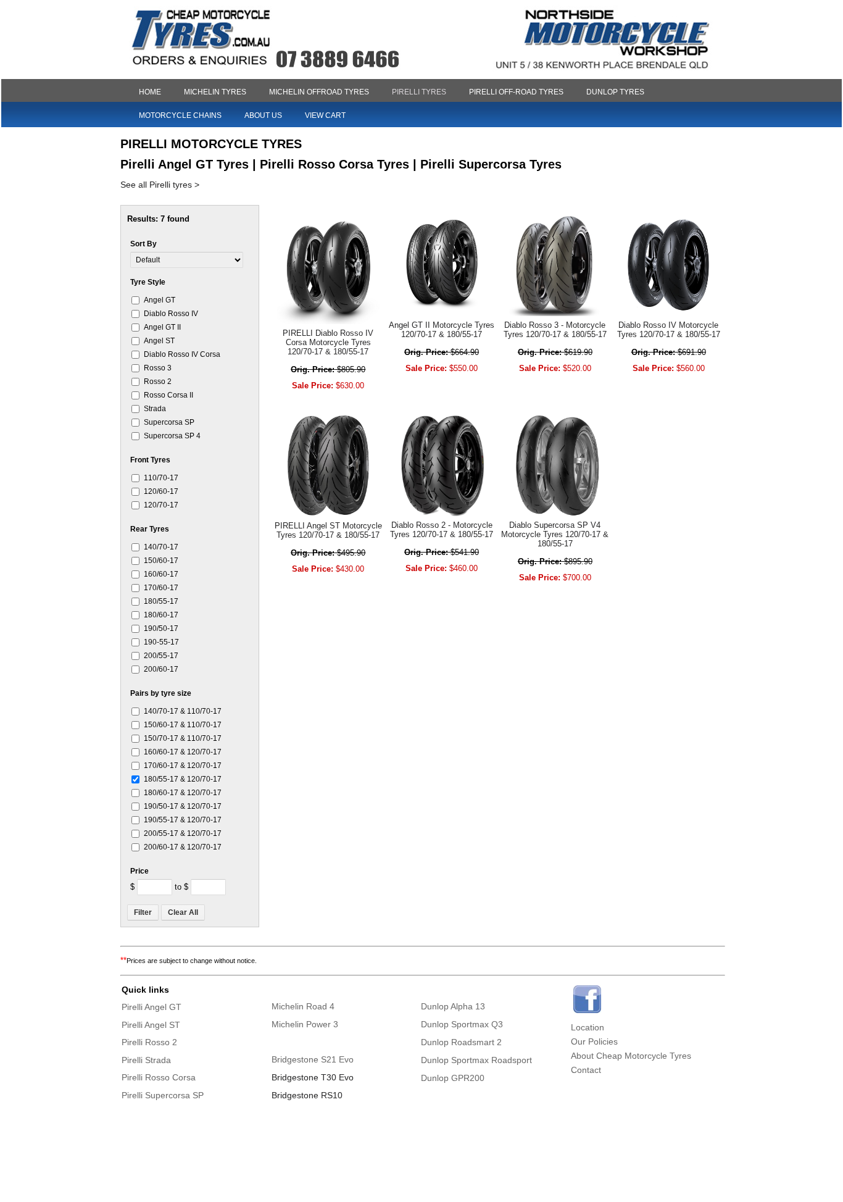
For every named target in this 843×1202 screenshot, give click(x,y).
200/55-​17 (161, 655)
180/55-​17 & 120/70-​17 (183, 779)
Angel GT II (162, 327)
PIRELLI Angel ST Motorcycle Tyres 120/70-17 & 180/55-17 (328, 530)
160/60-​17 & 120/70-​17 (183, 752)
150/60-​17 (161, 560)
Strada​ (155, 408)
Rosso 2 (158, 381)
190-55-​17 (161, 642)
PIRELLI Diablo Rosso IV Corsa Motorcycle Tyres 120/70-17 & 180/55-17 (328, 342)
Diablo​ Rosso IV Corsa (182, 354)
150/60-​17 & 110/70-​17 (183, 724)
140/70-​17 (161, 547)
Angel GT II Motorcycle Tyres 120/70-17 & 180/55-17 (441, 329)
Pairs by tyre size (160, 693)
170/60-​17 (161, 587)
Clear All (183, 912)
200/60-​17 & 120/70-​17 (183, 847)
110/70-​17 (161, 478)
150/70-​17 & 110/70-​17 (183, 738)
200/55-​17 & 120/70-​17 (183, 833)
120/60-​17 (161, 491)
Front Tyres (150, 460)
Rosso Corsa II (168, 395)
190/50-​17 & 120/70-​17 (183, 806)
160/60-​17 (161, 574)
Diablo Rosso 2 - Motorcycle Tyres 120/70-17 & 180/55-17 (441, 529)
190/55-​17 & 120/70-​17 (183, 820)
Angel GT (159, 300)
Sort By (143, 244)
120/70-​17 (161, 505)
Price (139, 871)
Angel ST (159, 340)
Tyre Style (147, 282)
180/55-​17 (161, 601)
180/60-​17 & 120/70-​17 (183, 792)
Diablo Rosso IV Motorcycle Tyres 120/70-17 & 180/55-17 (668, 329)
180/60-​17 (161, 615)
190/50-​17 (161, 628)
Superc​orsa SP (169, 422)
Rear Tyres (149, 529)
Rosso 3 (158, 368)
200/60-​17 (161, 669)
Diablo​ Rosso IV (171, 313)
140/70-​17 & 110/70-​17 (183, 711)
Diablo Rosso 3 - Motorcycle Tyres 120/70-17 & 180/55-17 (555, 329)
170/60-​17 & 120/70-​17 (183, 765)
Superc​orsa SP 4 (172, 436)
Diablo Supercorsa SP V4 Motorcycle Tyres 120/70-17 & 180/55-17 (554, 534)
